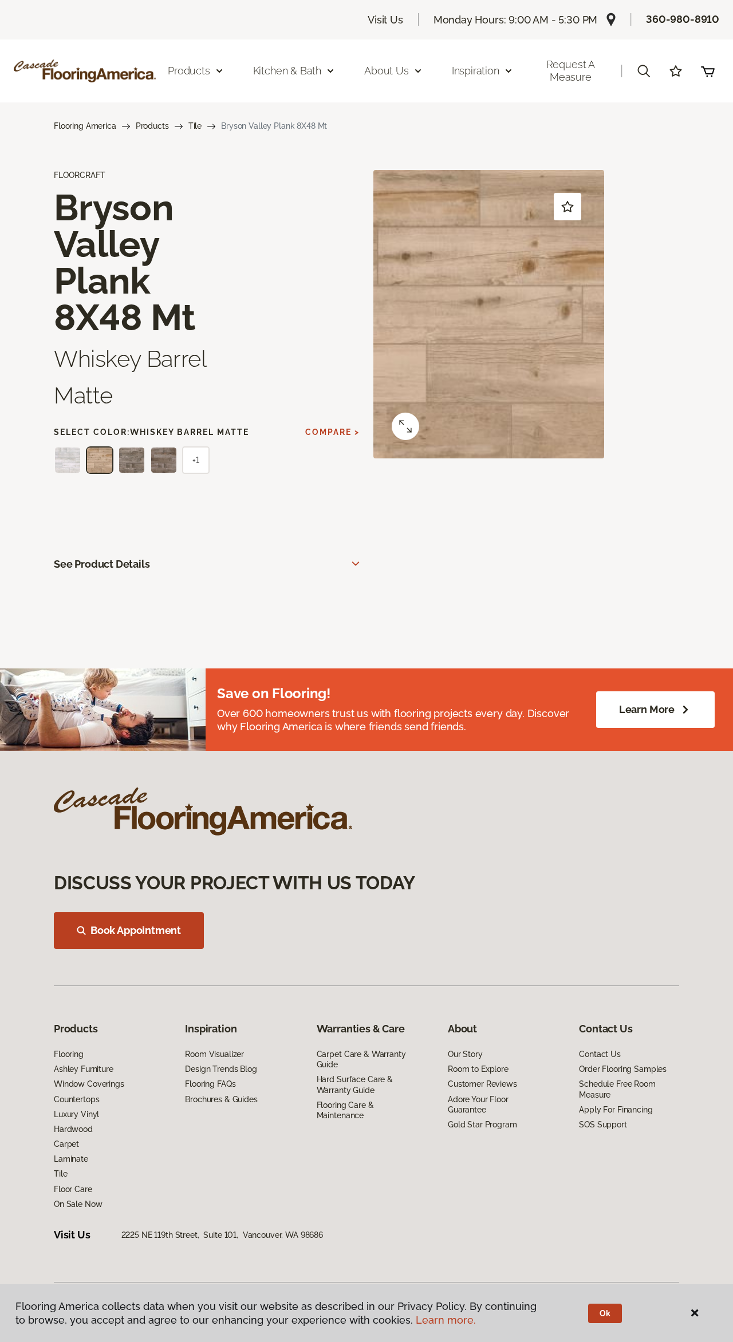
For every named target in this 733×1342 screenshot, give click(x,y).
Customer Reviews (482, 1083)
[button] (643, 71)
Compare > (332, 432)
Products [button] (189, 71)
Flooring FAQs (210, 1083)
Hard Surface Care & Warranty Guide (355, 1084)
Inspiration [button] (475, 71)
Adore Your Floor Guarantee (478, 1104)
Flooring (69, 1054)
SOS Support (602, 1124)
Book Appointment (135, 930)
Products (152, 125)
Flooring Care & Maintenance (345, 1110)
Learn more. (446, 1320)
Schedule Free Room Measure (617, 1089)
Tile (195, 125)
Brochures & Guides (221, 1099)
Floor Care (73, 1189)
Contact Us (600, 1054)
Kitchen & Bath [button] (287, 71)
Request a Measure (570, 70)
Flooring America (85, 125)
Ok (605, 1313)
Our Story (465, 1054)
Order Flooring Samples (623, 1069)
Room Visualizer (214, 1054)
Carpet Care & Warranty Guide (361, 1059)
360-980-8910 (682, 19)
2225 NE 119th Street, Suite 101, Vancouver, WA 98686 (222, 1235)
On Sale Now (78, 1204)
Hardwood (73, 1129)
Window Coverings (89, 1083)
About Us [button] (386, 71)
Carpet (66, 1144)
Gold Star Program (482, 1124)
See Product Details (102, 564)
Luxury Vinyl (76, 1114)
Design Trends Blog (221, 1069)
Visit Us (385, 20)
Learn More (647, 709)
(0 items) (708, 71)
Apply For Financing (615, 1109)
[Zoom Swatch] (405, 426)
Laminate (71, 1158)
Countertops (76, 1099)
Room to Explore (478, 1069)
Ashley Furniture (83, 1069)
